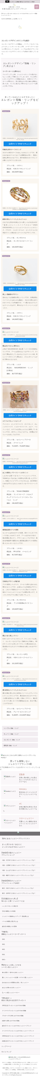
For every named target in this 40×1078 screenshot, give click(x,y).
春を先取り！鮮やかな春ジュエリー (12, 972)
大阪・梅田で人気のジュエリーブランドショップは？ (18, 875)
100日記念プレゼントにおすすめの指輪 (14, 1005)
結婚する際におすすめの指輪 (10, 1021)
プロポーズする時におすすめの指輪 (12, 1016)
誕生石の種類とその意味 (9, 926)
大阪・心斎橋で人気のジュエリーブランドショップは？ (18, 865)
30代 (3, 944)
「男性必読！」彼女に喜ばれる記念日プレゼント (13, 999)
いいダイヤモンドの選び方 (10, 906)
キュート (11, 734)
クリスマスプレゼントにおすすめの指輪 (14, 1011)
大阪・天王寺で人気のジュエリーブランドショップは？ (18, 860)
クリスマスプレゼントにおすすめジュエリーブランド (18, 1031)
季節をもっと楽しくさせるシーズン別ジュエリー (11, 966)
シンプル (11, 728)
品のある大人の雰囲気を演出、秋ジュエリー (15, 982)
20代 (3, 939)
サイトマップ (6, 1051)
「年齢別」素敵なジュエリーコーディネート (13, 932)
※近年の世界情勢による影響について (11, 19)
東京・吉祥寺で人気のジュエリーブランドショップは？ (18, 893)
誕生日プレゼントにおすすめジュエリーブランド (16, 1026)
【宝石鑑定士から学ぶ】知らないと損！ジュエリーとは (12, 899)
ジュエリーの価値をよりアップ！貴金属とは (15, 916)
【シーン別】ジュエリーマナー (10, 992)
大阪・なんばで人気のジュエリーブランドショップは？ (18, 870)
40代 (3, 949)
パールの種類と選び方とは (10, 921)
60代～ (4, 959)
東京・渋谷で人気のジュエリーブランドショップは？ (18, 888)
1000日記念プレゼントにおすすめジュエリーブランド (18, 1036)
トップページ (6, 1046)
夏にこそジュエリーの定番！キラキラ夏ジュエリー (17, 977)
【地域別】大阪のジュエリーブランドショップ (11, 853)
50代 (3, 954)
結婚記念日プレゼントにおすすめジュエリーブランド (18, 1041)
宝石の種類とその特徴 (8, 911)
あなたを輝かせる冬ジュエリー (11, 987)
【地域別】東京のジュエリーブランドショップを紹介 (11, 881)
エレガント (12, 739)
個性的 (10, 745)
